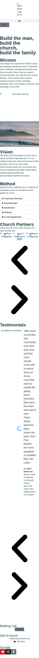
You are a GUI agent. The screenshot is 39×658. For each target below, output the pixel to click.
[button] (19, 21)
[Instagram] (8, 651)
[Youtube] (2, 651)
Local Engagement (12, 217)
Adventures (9, 208)
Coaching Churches (13, 198)
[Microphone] (13, 651)
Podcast (8, 212)
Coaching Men (10, 203)
